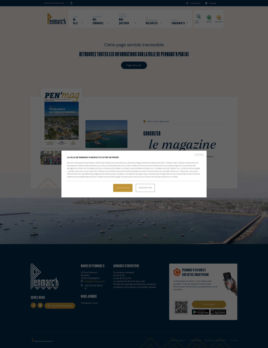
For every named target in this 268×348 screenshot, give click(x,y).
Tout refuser (199, 154)
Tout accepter (123, 188)
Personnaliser (145, 188)
